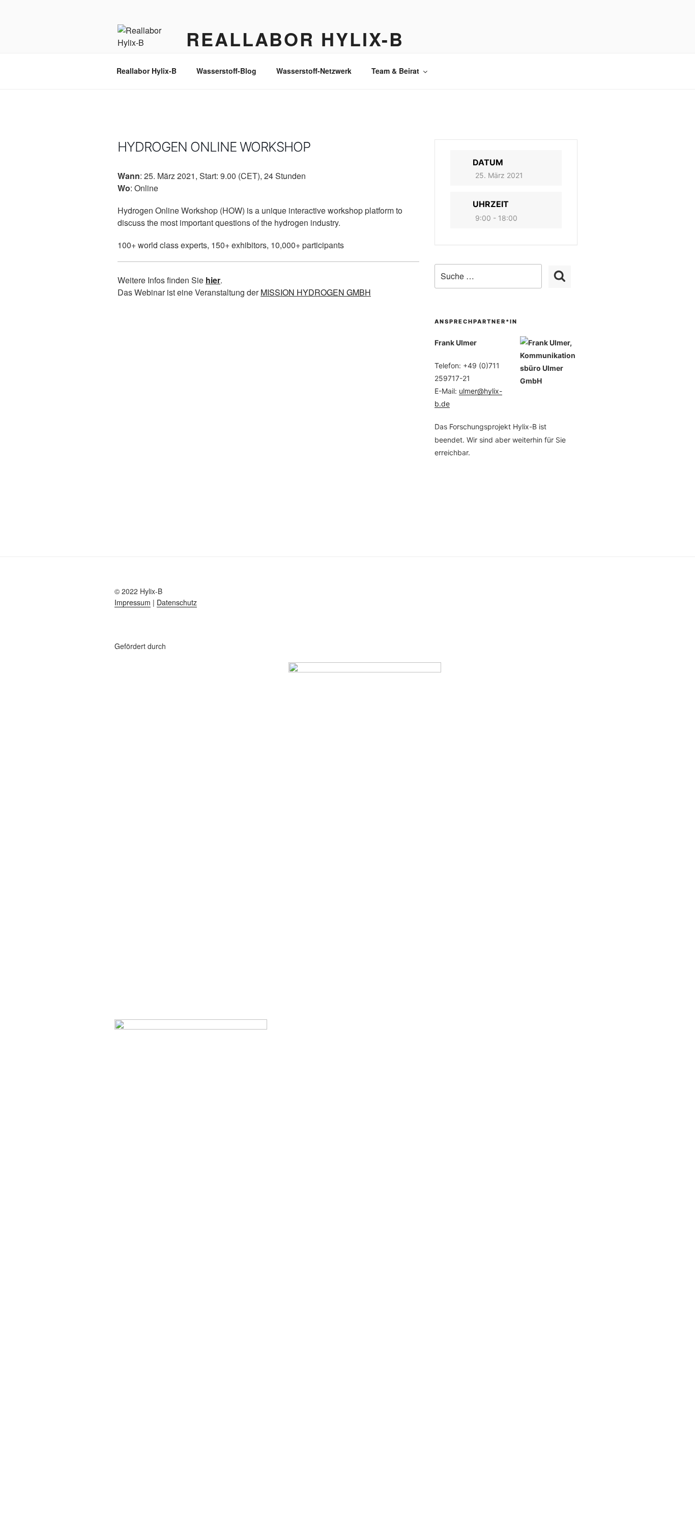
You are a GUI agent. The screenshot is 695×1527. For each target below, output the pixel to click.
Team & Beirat (395, 71)
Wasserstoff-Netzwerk (314, 71)
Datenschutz (177, 602)
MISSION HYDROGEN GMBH (315, 292)
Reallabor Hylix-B (295, 38)
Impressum (132, 602)
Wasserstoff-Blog (226, 71)
